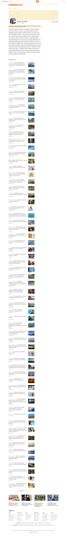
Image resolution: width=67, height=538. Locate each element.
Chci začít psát (55, 4)
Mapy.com (23, 522)
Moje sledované (46, 4)
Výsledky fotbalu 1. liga (28, 515)
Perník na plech (36, 520)
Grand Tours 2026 (19, 520)
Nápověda (30, 530)
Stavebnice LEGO (25, 525)
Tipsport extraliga (27, 516)
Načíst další (21, 490)
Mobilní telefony (20, 525)
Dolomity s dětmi (44, 520)
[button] (31, 64)
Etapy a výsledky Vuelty (20, 515)
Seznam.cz (63, 1)
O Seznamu (19, 530)
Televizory (43, 525)
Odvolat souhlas (51, 530)
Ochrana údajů (38, 530)
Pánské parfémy (53, 525)
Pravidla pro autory (44, 530)
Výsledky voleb (11, 516)
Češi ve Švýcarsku (44, 517)
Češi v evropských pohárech (46, 522)
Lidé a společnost (13, 69)
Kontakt (33, 530)
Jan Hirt (18, 516)
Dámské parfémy (31, 525)
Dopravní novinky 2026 (54, 516)
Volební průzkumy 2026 (12, 515)
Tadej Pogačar (19, 517)
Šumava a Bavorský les (45, 516)
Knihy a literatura (13, 173)
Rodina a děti (12, 227)
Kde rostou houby (34, 522)
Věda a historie (12, 456)
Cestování (11, 63)
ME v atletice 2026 (28, 517)
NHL (26, 520)
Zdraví (10, 206)
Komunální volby (11, 520)
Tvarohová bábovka (36, 517)
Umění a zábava (12, 234)
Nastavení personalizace (33, 531)
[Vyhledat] (37, 1)
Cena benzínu (39, 522)
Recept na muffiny (36, 515)
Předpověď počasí (28, 522)
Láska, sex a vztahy (13, 105)
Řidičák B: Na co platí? (54, 517)
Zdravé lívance (36, 516)
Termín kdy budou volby (12, 517)
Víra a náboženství (13, 385)
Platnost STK (52, 520)
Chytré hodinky (48, 525)
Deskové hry (40, 525)
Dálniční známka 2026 (54, 515)
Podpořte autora (53, 21)
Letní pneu (36, 525)
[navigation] (1, 1)
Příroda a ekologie (13, 200)
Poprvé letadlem (44, 515)
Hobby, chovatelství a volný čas (16, 139)
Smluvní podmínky (24, 530)
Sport (10, 442)
